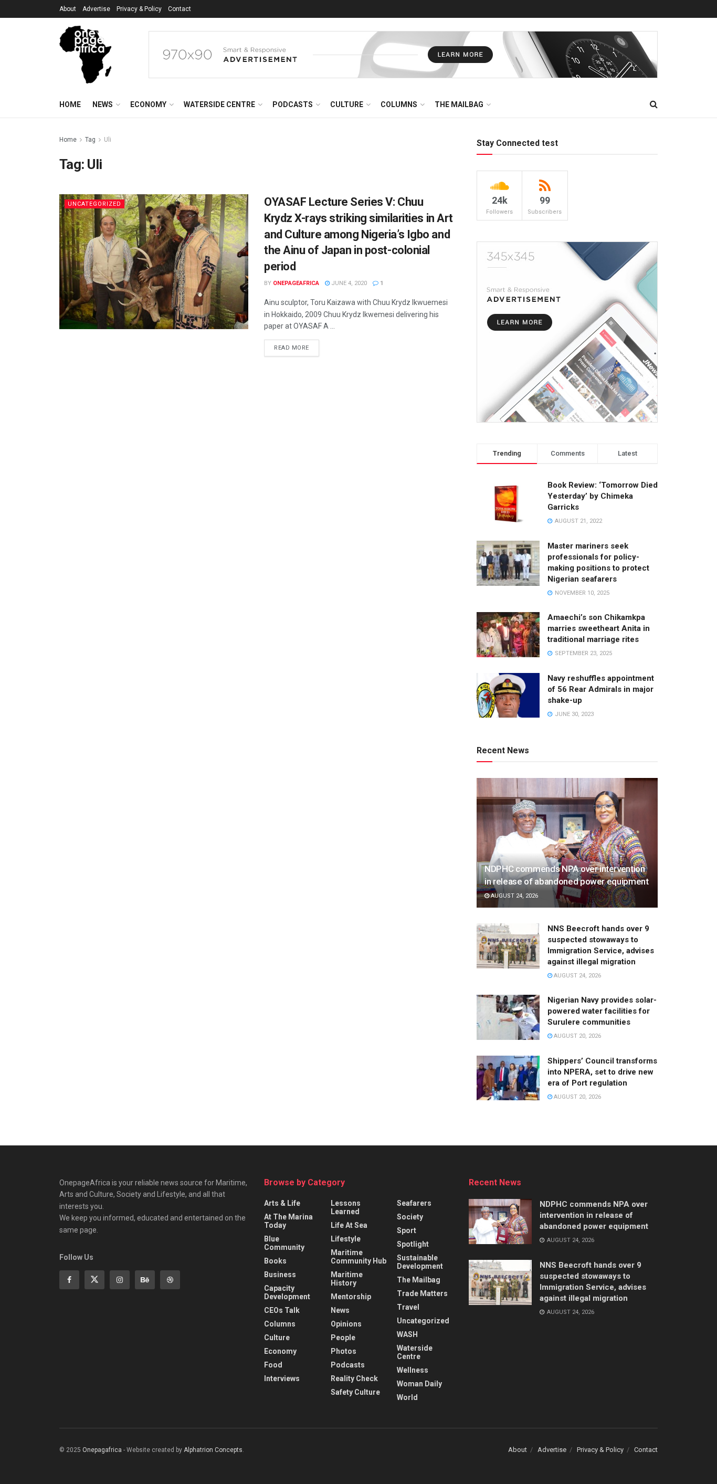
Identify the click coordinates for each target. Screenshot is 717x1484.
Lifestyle (346, 1239)
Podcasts (292, 104)
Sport (406, 1230)
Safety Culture (355, 1392)
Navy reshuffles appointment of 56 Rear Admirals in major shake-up (600, 689)
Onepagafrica (102, 1450)
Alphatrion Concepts (213, 1450)
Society (410, 1217)
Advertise (96, 9)
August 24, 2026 (513, 895)
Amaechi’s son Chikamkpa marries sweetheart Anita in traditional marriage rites (598, 628)
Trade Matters (422, 1293)
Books (275, 1261)
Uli (107, 139)
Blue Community (284, 1243)
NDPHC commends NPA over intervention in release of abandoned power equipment (594, 1215)
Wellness (412, 1370)
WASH (407, 1334)
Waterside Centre (219, 104)
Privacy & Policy (139, 9)
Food (273, 1365)
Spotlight (413, 1244)
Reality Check (354, 1378)
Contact (179, 9)
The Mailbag (459, 104)
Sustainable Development (420, 1262)
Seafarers (414, 1203)
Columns (399, 104)
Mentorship (351, 1296)
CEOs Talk (282, 1310)
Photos (343, 1351)
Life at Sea (349, 1225)
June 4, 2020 (348, 283)
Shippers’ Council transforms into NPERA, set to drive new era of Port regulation (602, 1072)
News (102, 104)
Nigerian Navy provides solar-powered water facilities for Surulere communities (602, 1011)
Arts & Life (282, 1203)
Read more (291, 347)
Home (70, 104)
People (343, 1337)
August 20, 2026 (576, 1036)
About (67, 9)
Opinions (346, 1324)
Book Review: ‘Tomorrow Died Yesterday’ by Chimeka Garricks (602, 496)
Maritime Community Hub (358, 1256)
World (407, 1397)
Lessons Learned (346, 1207)
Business (280, 1274)
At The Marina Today (288, 1221)
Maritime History (347, 1278)
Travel (408, 1307)
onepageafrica (296, 283)
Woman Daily (419, 1384)
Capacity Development (287, 1292)
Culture (346, 104)
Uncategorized (94, 204)
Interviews (282, 1378)
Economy (148, 104)
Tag (90, 139)
